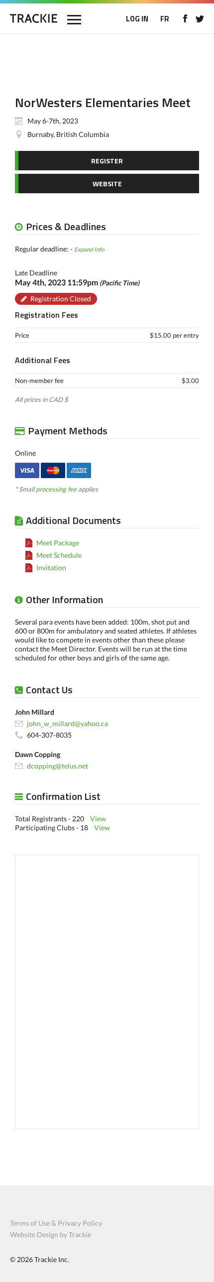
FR (164, 18)
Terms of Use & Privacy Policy (56, 1223)
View (98, 818)
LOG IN (137, 18)
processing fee (56, 489)
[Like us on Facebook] (185, 18)
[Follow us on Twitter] (200, 18)
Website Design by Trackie (50, 1234)
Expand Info (89, 249)
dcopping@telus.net (57, 766)
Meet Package (57, 542)
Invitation (51, 567)
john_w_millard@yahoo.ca (67, 723)
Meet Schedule (59, 555)
